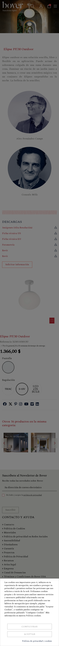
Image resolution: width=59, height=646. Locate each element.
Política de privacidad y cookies (37, 641)
